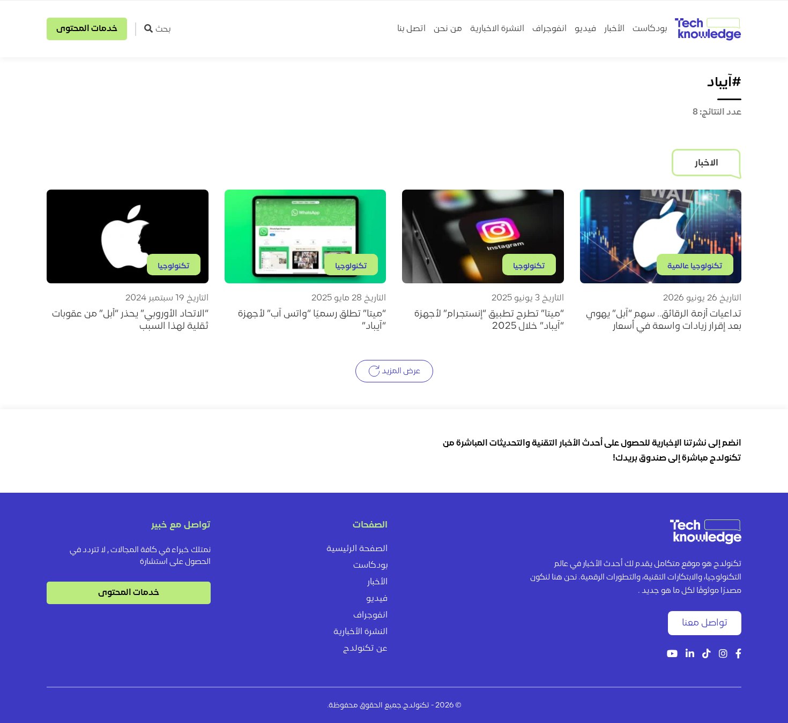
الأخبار (614, 29)
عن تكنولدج (365, 648)
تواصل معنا (704, 623)
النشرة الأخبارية (360, 632)
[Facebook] (738, 655)
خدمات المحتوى (86, 29)
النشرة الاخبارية (497, 29)
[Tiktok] (706, 655)
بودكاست (650, 29)
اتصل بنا (411, 29)
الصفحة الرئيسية (357, 549)
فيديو (585, 29)
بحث (162, 29)
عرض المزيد (400, 371)
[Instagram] (723, 655)
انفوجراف (549, 29)
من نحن (448, 29)
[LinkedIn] (690, 655)
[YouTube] (672, 655)
